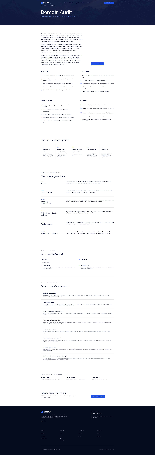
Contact (88, 2)
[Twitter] (45, 421)
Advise (61, 438)
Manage (61, 434)
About (98, 432)
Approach (77, 2)
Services (71, 2)
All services (62, 440)
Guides (79, 436)
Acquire (61, 432)
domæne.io (43, 436)
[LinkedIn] (42, 421)
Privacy (55, 449)
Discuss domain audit (97, 396)
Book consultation (108, 2)
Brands (66, 2)
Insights (83, 2)
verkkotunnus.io (44, 438)
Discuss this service (97, 63)
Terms (59, 449)
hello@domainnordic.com (96, 413)
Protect (61, 436)
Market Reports (81, 434)
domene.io (42, 432)
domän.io (42, 434)
